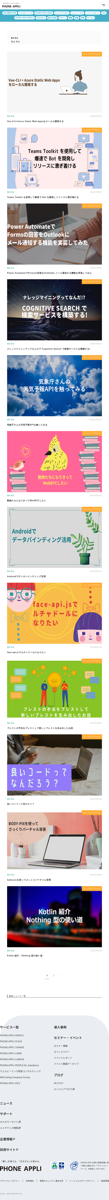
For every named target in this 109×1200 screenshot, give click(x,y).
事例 (82, 18)
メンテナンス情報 (9, 1128)
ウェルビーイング (26, 13)
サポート (62, 18)
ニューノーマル (77, 13)
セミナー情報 (61, 1045)
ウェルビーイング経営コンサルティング (20, 1071)
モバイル (90, 18)
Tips (104, 13)
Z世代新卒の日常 (9, 13)
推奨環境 (105, 1180)
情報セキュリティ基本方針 (51, 1180)
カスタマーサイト (9, 1122)
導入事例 (60, 1027)
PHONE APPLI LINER (43, 13)
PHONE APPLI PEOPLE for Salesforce (19, 1065)
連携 (76, 18)
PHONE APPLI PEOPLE (24, 18)
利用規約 (30, 1180)
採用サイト (8, 1149)
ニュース (6, 1103)
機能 (70, 18)
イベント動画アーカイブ (66, 1063)
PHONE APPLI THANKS (12, 1047)
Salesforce (41, 18)
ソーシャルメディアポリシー (82, 1180)
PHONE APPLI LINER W (12, 1059)
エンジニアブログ (62, 13)
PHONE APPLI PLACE (11, 1041)
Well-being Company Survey (15, 1077)
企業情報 (6, 1139)
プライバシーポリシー (10, 1180)
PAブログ (58, 1083)
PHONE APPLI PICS (10, 1083)
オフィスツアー (62, 1051)
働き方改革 (52, 18)
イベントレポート (92, 13)
